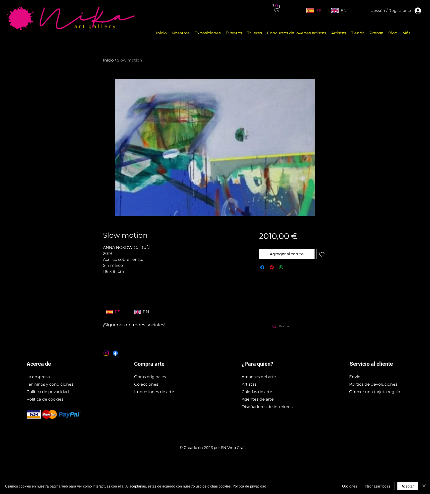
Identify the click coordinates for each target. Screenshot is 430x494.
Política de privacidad (48, 391)
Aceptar (408, 486)
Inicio (108, 60)
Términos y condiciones (50, 384)
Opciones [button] (349, 486)
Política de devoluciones (373, 384)
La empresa (38, 376)
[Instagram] (106, 353)
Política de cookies (45, 399)
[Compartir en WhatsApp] (281, 267)
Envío (354, 376)
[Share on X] (291, 267)
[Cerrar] (424, 486)
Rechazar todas (377, 486)
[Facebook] (115, 353)
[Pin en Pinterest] (272, 267)
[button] (276, 7)
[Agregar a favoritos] (322, 254)
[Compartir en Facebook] (262, 267)
